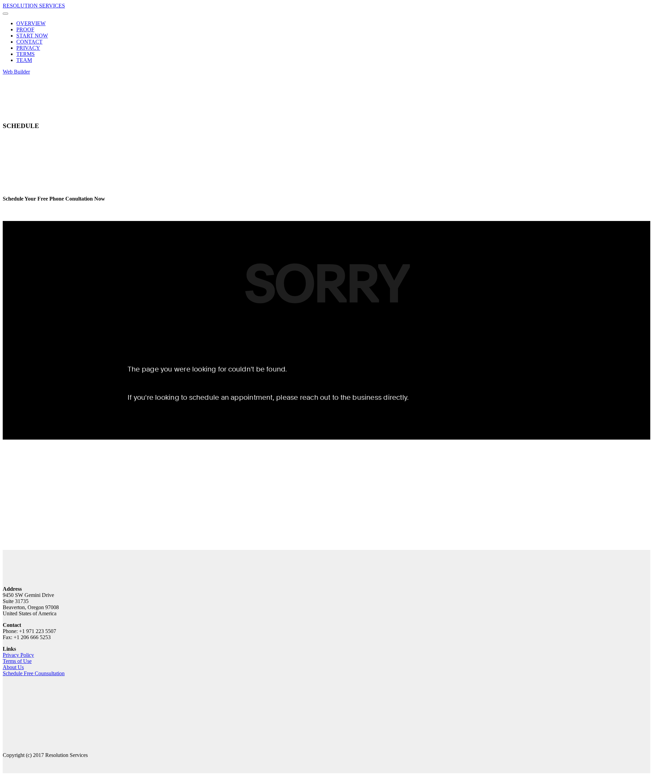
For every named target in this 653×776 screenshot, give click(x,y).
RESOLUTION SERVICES (34, 6)
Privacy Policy (18, 655)
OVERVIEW (31, 23)
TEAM (24, 60)
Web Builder (16, 72)
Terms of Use (17, 661)
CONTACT (29, 42)
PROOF (25, 29)
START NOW (32, 35)
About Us (13, 667)
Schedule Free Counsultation (34, 673)
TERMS (25, 54)
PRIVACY (28, 48)
